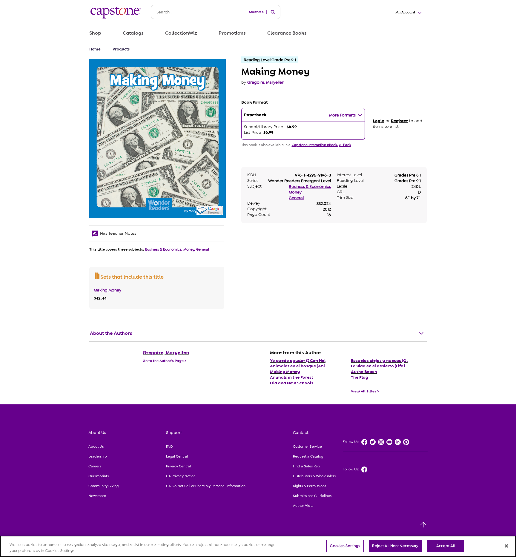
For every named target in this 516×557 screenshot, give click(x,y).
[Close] (506, 546)
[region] (258, 546)
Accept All (445, 546)
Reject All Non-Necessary (395, 546)
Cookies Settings (345, 546)
